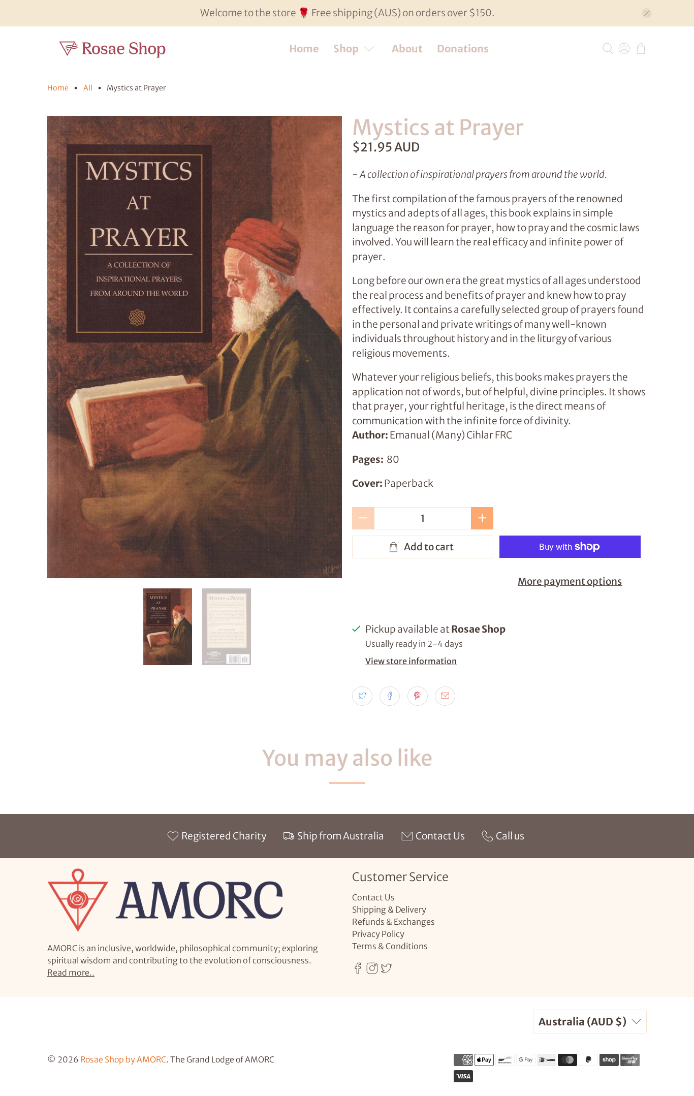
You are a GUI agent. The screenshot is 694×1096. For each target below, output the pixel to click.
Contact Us (373, 897)
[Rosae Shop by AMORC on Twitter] (386, 970)
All (87, 87)
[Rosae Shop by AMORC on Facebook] (358, 970)
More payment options (570, 581)
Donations (463, 48)
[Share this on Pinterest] (417, 696)
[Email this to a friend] (445, 696)
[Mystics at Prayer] (194, 347)
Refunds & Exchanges (393, 922)
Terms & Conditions (390, 946)
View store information (411, 661)
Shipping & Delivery (389, 909)
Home (304, 48)
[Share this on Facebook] (390, 696)
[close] (647, 13)
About (407, 48)
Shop (346, 48)
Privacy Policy (378, 934)
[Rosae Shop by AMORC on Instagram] (372, 970)
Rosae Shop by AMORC (123, 1059)
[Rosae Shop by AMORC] (112, 48)
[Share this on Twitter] (362, 696)
